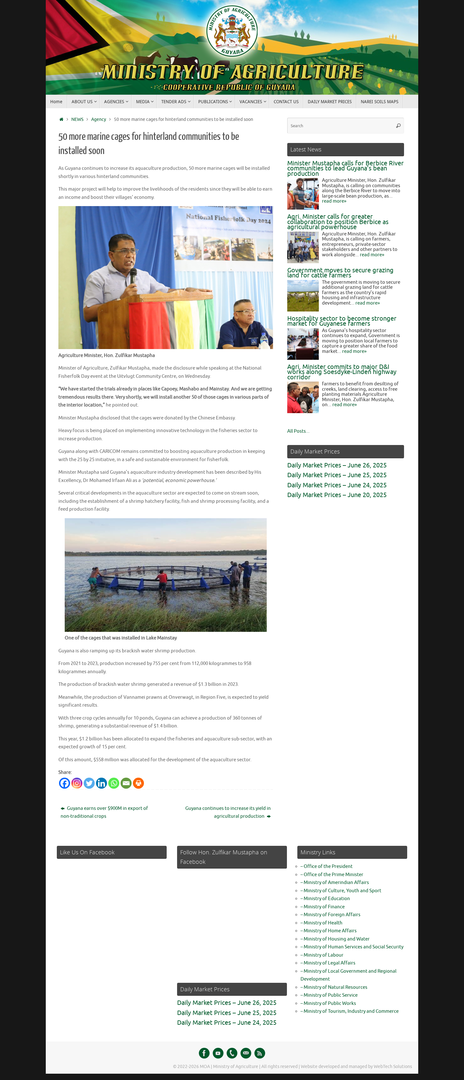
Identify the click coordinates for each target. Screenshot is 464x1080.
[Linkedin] (101, 783)
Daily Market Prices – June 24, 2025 (337, 485)
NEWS (77, 119)
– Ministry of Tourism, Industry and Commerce (349, 1011)
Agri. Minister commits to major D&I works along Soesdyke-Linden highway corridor (341, 372)
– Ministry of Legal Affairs (327, 963)
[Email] (126, 783)
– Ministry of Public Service (329, 995)
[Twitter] (89, 783)
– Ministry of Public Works (328, 1003)
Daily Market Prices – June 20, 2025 (337, 495)
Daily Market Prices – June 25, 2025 (337, 475)
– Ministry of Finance (322, 907)
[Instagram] (76, 783)
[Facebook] (64, 783)
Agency (98, 119)
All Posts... (298, 431)
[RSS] (259, 1053)
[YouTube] (218, 1053)
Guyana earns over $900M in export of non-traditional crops (104, 812)
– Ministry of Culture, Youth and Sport (340, 891)
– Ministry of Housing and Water (335, 939)
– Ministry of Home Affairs (328, 931)
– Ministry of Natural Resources (333, 987)
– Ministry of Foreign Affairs (330, 915)
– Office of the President (326, 866)
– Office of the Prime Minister (331, 875)
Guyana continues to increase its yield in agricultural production (228, 812)
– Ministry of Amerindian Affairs (334, 883)
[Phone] (232, 1053)
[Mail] (246, 1053)
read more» (334, 201)
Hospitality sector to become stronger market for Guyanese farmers (341, 321)
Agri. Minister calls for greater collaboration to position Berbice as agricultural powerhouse (338, 222)
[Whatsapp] (113, 783)
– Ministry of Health (321, 923)
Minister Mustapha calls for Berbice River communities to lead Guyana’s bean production (345, 168)
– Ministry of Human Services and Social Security (351, 947)
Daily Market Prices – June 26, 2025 (337, 465)
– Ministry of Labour (321, 955)
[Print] (138, 783)
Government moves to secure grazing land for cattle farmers (340, 273)
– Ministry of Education (325, 899)
